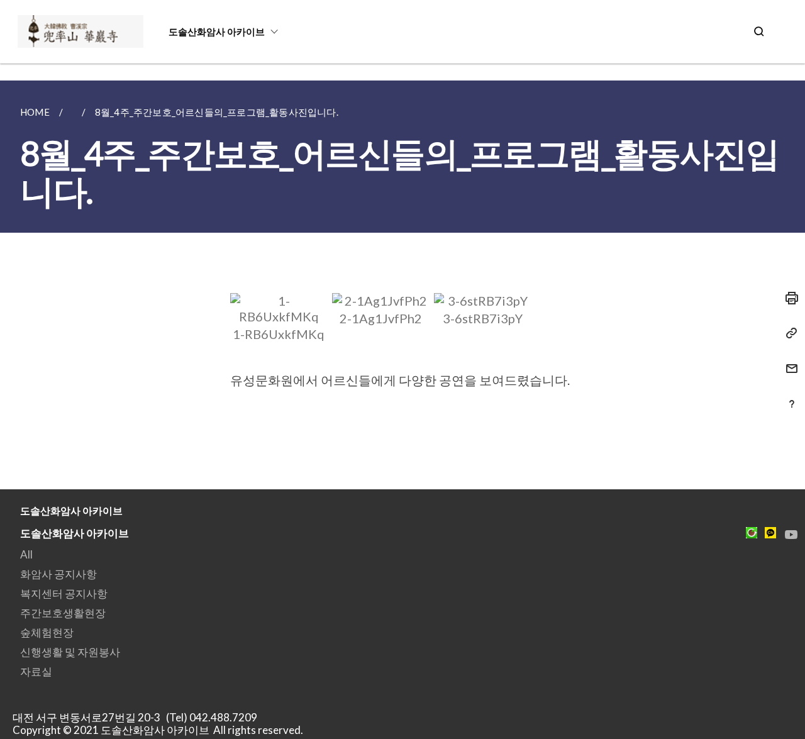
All (26, 554)
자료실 (36, 671)
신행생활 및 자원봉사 (70, 651)
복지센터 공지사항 (64, 593)
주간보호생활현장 (63, 613)
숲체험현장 (47, 632)
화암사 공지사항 (58, 574)
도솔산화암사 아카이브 (217, 31)
